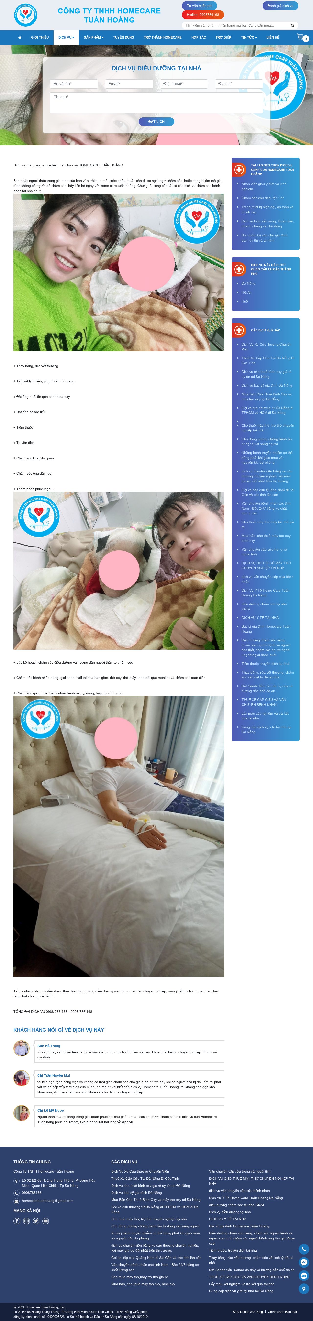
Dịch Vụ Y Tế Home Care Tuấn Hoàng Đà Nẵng (266, 592)
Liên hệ (273, 37)
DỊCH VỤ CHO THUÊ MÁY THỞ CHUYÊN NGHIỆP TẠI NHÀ (266, 565)
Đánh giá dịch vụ (280, 6)
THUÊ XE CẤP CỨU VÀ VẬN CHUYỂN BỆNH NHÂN (264, 702)
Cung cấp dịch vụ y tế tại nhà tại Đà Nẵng (266, 729)
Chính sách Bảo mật (282, 1311)
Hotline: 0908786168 (203, 15)
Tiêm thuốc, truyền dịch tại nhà (265, 664)
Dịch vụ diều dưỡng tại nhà (230, 1212)
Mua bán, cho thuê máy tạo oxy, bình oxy (266, 538)
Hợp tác (198, 37)
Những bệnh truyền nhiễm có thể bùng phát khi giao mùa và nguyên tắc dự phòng (267, 457)
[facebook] (16, 1221)
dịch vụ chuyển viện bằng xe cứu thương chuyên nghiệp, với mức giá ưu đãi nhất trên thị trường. (267, 476)
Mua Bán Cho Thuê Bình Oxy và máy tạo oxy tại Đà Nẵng (267, 396)
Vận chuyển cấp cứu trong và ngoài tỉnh (264, 551)
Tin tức (248, 37)
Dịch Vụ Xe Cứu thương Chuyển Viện (266, 346)
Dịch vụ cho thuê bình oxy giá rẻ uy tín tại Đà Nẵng (266, 374)
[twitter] (36, 1221)
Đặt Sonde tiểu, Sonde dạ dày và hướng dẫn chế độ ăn (267, 688)
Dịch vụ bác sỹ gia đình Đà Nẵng (267, 385)
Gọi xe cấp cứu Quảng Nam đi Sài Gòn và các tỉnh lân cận (268, 492)
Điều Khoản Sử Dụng (248, 1311)
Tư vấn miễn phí (199, 6)
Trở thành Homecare (163, 37)
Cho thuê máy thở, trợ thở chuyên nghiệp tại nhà (268, 427)
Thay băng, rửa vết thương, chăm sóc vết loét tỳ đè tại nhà (268, 674)
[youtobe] (45, 1221)
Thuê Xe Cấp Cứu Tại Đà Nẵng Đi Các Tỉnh (268, 360)
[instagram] (26, 1221)
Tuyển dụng (123, 37)
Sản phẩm (93, 37)
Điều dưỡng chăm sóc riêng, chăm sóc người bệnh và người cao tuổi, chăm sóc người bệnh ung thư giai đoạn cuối (266, 647)
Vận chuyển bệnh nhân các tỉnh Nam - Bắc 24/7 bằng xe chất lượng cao (266, 508)
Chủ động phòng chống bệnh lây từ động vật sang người (267, 441)
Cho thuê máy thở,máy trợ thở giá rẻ (268, 524)
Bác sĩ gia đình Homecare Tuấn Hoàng (266, 629)
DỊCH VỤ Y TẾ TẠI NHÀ (260, 618)
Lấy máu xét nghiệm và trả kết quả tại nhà (265, 715)
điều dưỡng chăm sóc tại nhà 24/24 (264, 606)
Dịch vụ (65, 37)
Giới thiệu (40, 37)
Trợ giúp (223, 37)
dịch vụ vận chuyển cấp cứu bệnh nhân (268, 579)
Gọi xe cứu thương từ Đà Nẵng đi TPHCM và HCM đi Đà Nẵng (267, 410)
